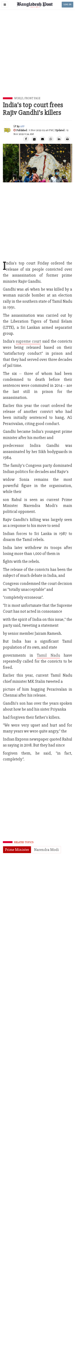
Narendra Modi (46, 849)
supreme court (28, 341)
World (18, 98)
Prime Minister (17, 849)
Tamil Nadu (48, 655)
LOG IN (67, 4)
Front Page (32, 98)
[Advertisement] (37, 57)
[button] (5, 5)
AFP (22, 126)
